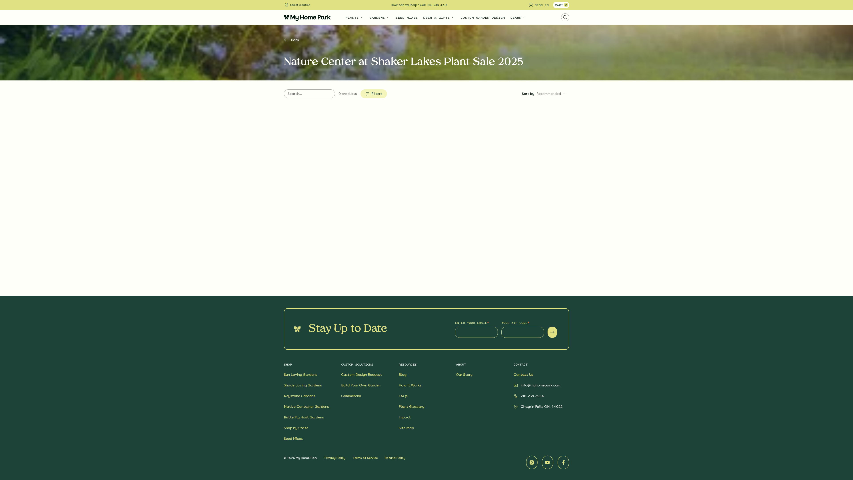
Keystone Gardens (299, 396)
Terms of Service (365, 458)
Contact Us (523, 374)
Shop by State (296, 428)
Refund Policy (395, 458)
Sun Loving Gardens (300, 374)
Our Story (464, 374)
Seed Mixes (293, 438)
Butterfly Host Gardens (304, 417)
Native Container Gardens (306, 406)
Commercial (351, 396)
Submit (552, 332)
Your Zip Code (514, 322)
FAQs (403, 396)
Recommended (548, 94)
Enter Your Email (471, 322)
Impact (405, 417)
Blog (403, 374)
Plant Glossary (411, 406)
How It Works (410, 385)
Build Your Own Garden (361, 385)
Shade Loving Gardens (303, 385)
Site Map (406, 428)
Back (295, 40)
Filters (376, 94)
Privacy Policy (335, 458)
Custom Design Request (361, 374)
